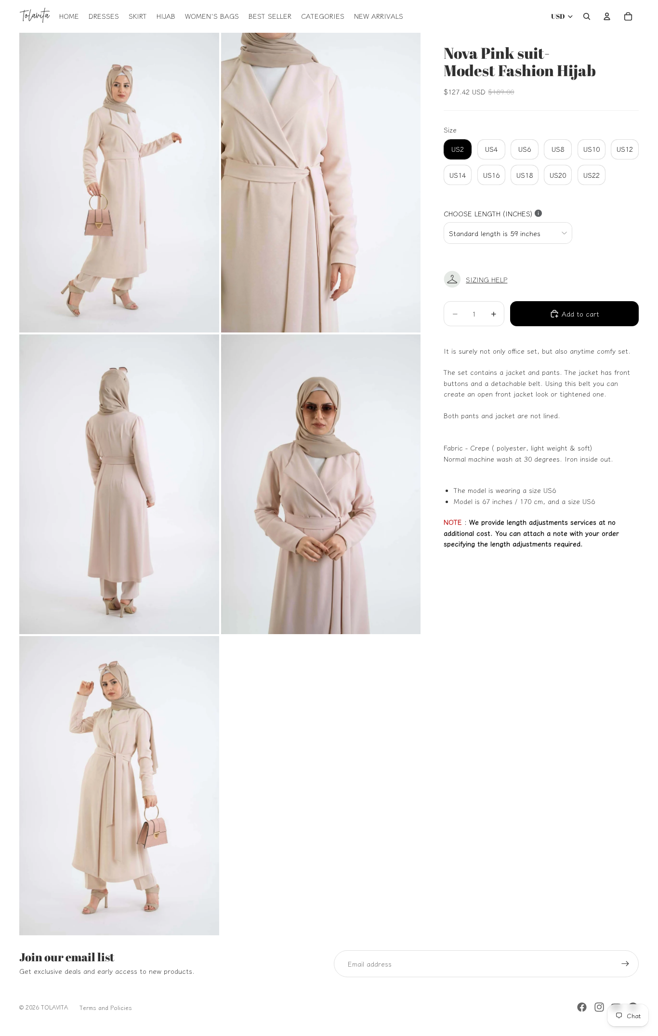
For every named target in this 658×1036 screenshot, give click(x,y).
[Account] (607, 16)
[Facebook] (582, 1007)
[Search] (586, 16)
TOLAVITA (54, 1007)
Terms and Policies (105, 1007)
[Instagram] (599, 1007)
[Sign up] (625, 964)
